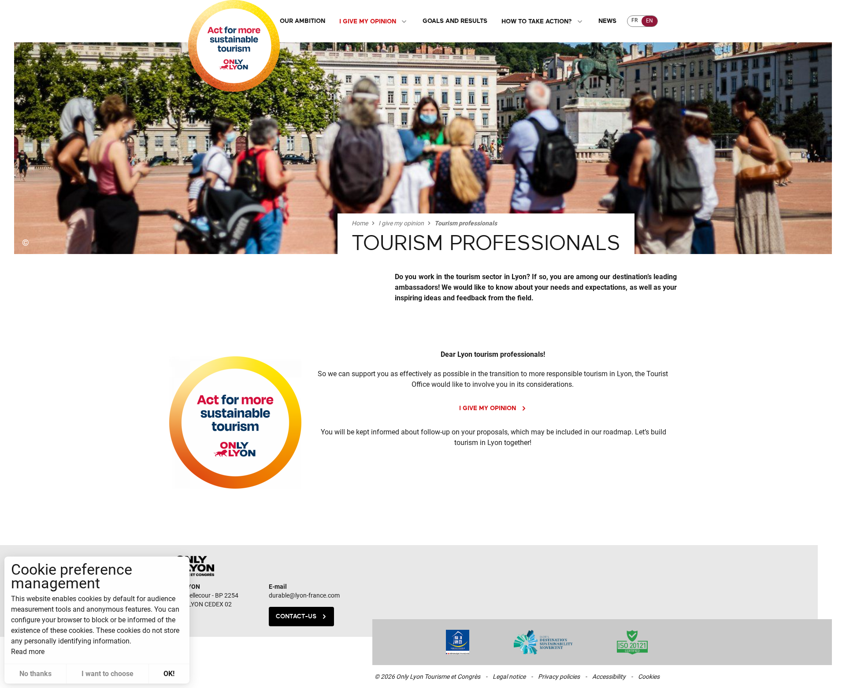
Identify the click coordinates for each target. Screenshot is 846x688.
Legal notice (509, 676)
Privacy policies (559, 676)
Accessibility (609, 676)
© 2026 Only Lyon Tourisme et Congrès (427, 676)
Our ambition (302, 21)
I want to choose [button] (108, 673)
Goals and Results (455, 21)
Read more (28, 651)
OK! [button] (168, 673)
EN (649, 21)
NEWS (607, 21)
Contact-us (296, 616)
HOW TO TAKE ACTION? (536, 21)
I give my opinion (367, 21)
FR (634, 20)
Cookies (649, 676)
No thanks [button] (35, 673)
